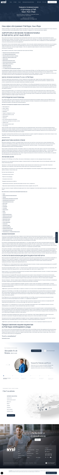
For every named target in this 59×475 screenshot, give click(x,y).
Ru (26, 17)
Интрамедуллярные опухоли (8, 228)
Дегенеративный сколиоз (7, 217)
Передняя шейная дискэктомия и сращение (10, 55)
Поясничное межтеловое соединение (9, 62)
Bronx (8, 403)
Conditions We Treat (21, 455)
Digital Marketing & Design (51, 463)
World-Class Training (23, 378)
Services (19, 453)
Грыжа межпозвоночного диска (8, 201)
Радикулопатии (5, 209)
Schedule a (38, 434)
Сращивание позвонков (7, 65)
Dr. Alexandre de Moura (36, 350)
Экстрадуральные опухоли (7, 230)
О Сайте (15, 2)
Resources (19, 457)
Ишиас (4, 211)
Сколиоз (4, 212)
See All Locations (11, 415)
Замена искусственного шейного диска (9, 57)
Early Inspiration (15, 378)
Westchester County (11, 399)
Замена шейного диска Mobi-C (8, 63)
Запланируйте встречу (6, 137)
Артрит (4, 193)
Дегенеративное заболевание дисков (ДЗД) (10, 198)
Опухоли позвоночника (7, 226)
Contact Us (37, 439)
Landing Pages (10, 411)
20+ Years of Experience (41, 378)
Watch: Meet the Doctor (51, 350)
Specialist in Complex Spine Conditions (51, 379)
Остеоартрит (5, 206)
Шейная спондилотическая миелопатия (10, 195)
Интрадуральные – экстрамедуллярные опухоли (11, 231)
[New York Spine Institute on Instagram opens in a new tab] (45, 457)
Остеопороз (5, 208)
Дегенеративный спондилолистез (9, 200)
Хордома (4, 197)
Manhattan (9, 398)
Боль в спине (5, 203)
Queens (8, 405)
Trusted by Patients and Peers (7, 378)
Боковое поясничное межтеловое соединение (12, 68)
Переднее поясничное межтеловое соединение (11, 52)
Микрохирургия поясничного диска (9, 60)
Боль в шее (5, 204)
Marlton (8, 407)
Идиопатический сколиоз (7, 214)
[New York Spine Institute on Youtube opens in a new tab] (50, 457)
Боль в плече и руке (6, 220)
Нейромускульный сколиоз (7, 215)
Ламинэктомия (5, 58)
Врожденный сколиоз (6, 219)
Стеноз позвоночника (6, 222)
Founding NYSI (33, 378)
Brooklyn (9, 401)
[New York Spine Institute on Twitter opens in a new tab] (49, 457)
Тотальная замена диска (7, 66)
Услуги (19, 2)
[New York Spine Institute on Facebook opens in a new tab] (47, 457)
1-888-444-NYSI (37, 471)
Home (11, 2)
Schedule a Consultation (51, 472)
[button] (2, 473)
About (19, 451)
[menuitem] (45, 457)
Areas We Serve (30, 17)
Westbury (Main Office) (12, 396)
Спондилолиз (5, 223)
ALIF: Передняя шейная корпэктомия (9, 54)
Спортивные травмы (6, 225)
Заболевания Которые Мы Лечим (28, 2)
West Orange (9, 409)
